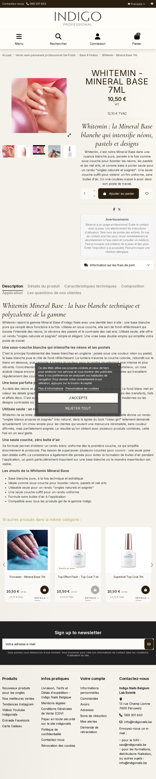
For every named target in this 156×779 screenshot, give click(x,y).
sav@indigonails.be (132, 745)
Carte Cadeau (12, 726)
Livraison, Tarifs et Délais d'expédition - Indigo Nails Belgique (56, 692)
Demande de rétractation (89, 729)
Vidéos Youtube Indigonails (13, 712)
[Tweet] (119, 209)
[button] (4, 565)
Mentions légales (53, 703)
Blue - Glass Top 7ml (128, 576)
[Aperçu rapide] (47, 540)
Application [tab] (12, 293)
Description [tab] (12, 286)
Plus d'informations (50, 388)
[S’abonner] (149, 644)
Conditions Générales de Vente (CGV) (56, 711)
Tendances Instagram (17, 704)
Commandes (89, 698)
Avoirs (84, 704)
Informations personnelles (89, 690)
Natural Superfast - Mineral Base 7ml (27, 578)
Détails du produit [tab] (44, 286)
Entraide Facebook (15, 720)
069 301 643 (133, 715)
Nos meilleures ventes (18, 698)
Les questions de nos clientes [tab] (54, 293)
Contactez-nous (13, 3)
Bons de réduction (93, 716)
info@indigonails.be (138, 722)
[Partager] (114, 209)
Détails (42, 598)
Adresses (87, 710)
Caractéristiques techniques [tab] (90, 286)
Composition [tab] (132, 286)
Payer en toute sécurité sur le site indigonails (58, 721)
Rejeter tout (78, 408)
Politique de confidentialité (51, 732)
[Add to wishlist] (147, 193)
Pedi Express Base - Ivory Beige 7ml (78, 578)
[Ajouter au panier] (44, 590)
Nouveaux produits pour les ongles (16, 690)
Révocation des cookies (58, 745)
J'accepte (78, 398)
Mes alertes (88, 721)
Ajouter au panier (121, 193)
